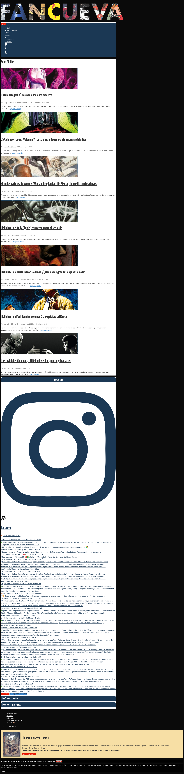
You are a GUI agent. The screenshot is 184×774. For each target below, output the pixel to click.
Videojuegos (9, 39)
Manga (7, 35)
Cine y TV (8, 37)
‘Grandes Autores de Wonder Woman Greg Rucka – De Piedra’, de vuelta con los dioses (49, 184)
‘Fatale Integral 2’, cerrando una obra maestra (26, 95)
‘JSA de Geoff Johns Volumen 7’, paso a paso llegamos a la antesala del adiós (43, 139)
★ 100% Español (11, 30)
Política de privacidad (14, 720)
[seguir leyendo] (15, 109)
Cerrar (3, 771)
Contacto (10, 716)
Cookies (10, 723)
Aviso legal (10, 718)
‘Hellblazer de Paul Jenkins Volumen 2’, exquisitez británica (34, 317)
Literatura (8, 42)
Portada (7, 28)
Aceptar (58, 761)
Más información (49, 761)
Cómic (7, 33)
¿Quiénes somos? (13, 713)
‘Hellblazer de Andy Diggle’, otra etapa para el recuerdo (31, 228)
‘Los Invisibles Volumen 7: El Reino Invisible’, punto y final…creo (36, 361)
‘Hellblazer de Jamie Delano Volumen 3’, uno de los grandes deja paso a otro (43, 272)
